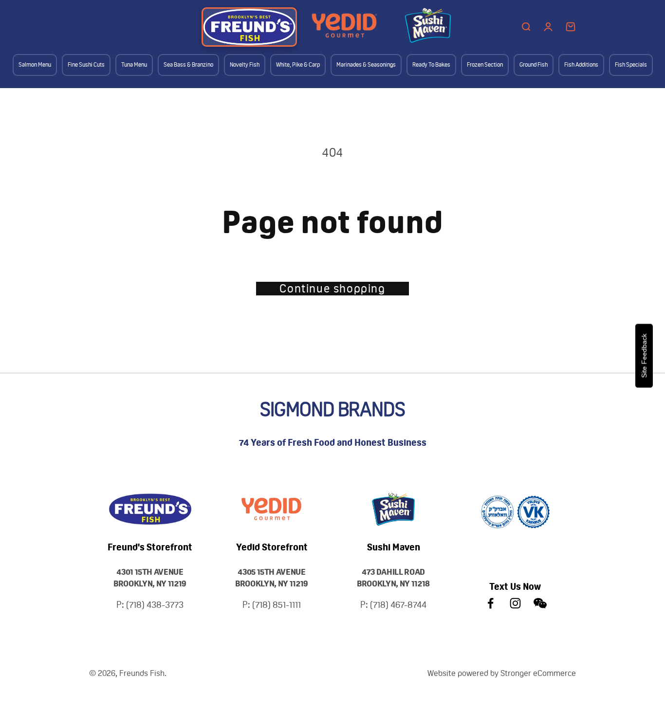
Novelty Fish (244, 64)
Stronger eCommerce (538, 673)
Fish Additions (581, 64)
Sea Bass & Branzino (188, 64)
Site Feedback (644, 355)
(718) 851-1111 (276, 605)
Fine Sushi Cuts (86, 64)
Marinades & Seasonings (366, 64)
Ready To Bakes (431, 64)
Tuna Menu (134, 64)
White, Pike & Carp (298, 64)
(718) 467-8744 (398, 605)
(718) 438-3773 (155, 605)
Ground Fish (533, 64)
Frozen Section (485, 64)
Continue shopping (332, 288)
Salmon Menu (34, 64)
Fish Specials (631, 64)
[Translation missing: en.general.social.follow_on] (490, 603)
